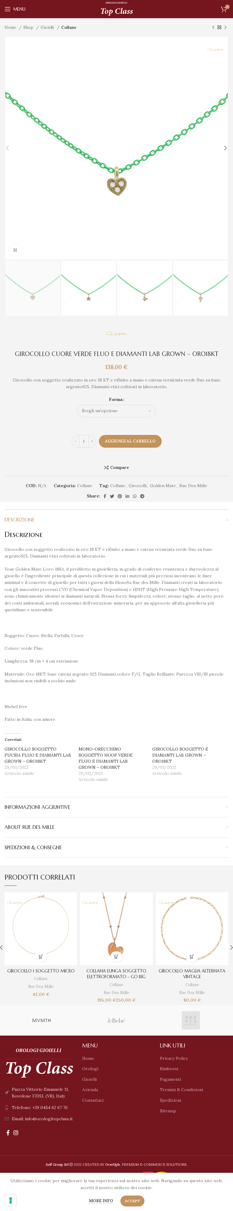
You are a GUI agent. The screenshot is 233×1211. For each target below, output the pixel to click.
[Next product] (225, 28)
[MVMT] (41, 1020)
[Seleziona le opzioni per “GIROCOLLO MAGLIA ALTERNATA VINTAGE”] (192, 957)
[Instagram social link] (16, 1132)
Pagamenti (170, 1079)
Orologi (90, 1068)
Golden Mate (163, 485)
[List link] (39, 1107)
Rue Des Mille (193, 485)
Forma (116, 399)
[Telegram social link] (142, 496)
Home (11, 27)
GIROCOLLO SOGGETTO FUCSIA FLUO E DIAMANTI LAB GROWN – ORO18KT (38, 755)
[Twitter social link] (112, 496)
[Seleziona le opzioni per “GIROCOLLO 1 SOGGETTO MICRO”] (40, 957)
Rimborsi (169, 1068)
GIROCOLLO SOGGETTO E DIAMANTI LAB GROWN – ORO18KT (180, 755)
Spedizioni (170, 1100)
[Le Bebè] (116, 1020)
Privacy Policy (174, 1058)
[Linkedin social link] (127, 496)
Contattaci (92, 1100)
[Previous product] (213, 28)
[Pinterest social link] (120, 496)
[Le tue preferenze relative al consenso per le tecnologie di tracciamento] (10, 1200)
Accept (132, 1201)
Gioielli (48, 27)
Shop (29, 27)
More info (101, 1200)
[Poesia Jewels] (191, 1020)
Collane (68, 27)
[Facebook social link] (105, 496)
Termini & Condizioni (181, 1089)
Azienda (90, 1089)
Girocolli (138, 485)
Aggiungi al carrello (130, 441)
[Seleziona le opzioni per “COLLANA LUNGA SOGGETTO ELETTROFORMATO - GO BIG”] (116, 957)
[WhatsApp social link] (134, 496)
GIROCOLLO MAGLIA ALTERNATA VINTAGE (192, 974)
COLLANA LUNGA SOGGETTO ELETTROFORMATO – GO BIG (116, 974)
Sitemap (168, 1111)
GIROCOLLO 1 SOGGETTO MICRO (41, 971)
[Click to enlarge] (15, 250)
